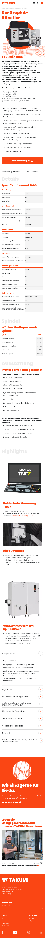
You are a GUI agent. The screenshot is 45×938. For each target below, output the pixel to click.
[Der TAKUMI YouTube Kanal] (15, 932)
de (34, 3)
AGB (3, 921)
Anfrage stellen (10, 802)
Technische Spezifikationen (12, 172)
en (37, 3)
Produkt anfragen (21, 160)
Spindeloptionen (33, 172)
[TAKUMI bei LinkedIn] (41, 932)
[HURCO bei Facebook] (2, 932)
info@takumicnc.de (35, 921)
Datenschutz (6, 925)
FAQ (3, 919)
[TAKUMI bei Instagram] (28, 932)
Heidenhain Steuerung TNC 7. (22, 516)
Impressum (5, 923)
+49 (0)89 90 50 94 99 (36, 919)
